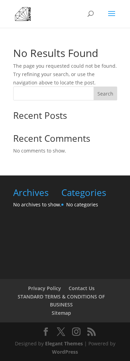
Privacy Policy (44, 288)
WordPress (65, 351)
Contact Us (82, 288)
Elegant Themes (64, 343)
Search (105, 93)
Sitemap (61, 313)
